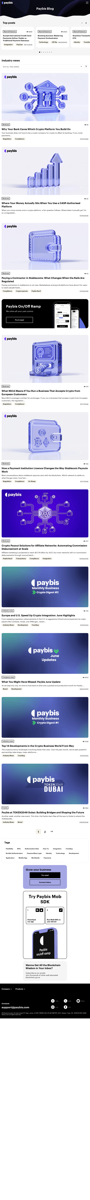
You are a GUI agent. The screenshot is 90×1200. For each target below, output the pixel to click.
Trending (35, 625)
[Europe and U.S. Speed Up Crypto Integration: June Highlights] (45, 587)
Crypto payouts (22, 291)
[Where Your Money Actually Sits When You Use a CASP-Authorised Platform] (45, 171)
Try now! (45, 875)
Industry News (8, 625)
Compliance (19, 139)
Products (19, 989)
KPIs (19, 849)
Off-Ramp (55, 42)
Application (10, 858)
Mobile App (23, 858)
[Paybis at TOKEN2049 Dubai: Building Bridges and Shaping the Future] (45, 784)
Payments (20, 44)
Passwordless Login (34, 853)
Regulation (7, 139)
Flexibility (9, 849)
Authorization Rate (32, 849)
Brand (5, 689)
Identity (77, 42)
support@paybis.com (15, 1007)
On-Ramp (31, 481)
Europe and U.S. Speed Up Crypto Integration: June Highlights (38, 615)
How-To (46, 849)
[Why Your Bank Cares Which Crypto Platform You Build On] (45, 97)
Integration (8, 44)
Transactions (21, 558)
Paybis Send (36, 291)
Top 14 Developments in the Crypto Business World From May (38, 745)
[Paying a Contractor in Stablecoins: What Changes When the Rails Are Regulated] (45, 246)
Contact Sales (45, 882)
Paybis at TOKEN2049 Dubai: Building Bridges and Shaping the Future (43, 812)
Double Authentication (14, 853)
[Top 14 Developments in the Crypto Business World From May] (45, 717)
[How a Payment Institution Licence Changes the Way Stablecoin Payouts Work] (45, 436)
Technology (43, 42)
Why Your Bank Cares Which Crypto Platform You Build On (36, 129)
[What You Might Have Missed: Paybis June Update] (45, 653)
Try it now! (19, 320)
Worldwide (35, 858)
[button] (86, 23)
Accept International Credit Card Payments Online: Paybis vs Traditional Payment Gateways (17, 38)
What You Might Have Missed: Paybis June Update (31, 681)
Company (6, 989)
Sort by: (11, 66)
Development (23, 625)
